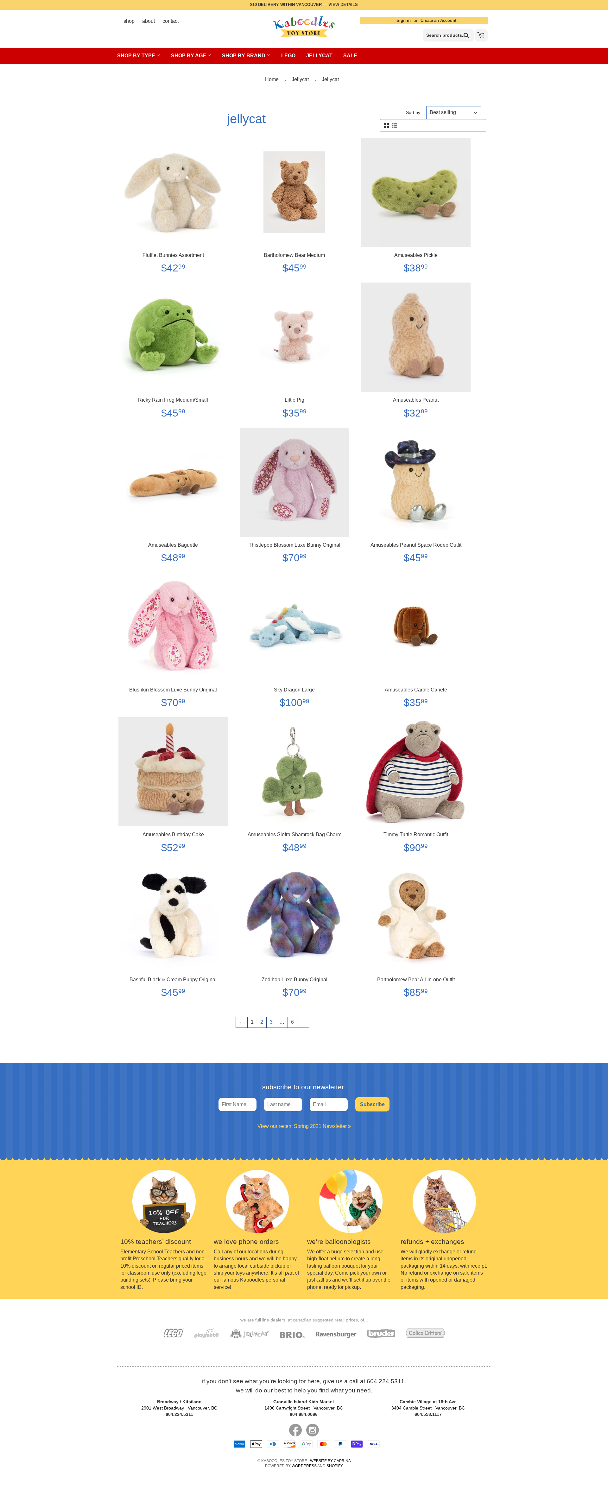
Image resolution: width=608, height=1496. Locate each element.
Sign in (403, 20)
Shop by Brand (244, 55)
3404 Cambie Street (428, 1407)
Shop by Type (136, 55)
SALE (350, 55)
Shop (129, 21)
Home (272, 79)
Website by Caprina (330, 1461)
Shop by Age (189, 55)
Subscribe (372, 1104)
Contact (170, 21)
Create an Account (438, 20)
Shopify (334, 1466)
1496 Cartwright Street (303, 1407)
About (148, 21)
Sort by (413, 112)
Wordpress (304, 1466)
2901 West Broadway (179, 1407)
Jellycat (319, 55)
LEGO (288, 55)
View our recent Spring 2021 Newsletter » (304, 1126)
